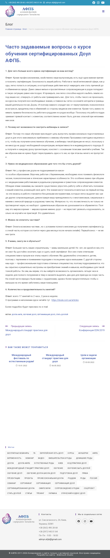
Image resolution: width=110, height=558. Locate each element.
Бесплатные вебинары (18, 453)
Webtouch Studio (65, 555)
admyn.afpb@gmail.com (55, 3)
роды (83, 478)
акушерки (83, 453)
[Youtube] (91, 521)
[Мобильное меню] (103, 11)
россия (93, 478)
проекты (28, 478)
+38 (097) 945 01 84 (34, 3)
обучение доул (29, 314)
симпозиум (45, 488)
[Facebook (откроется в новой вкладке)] (94, 2)
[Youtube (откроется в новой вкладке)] (102, 2)
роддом (72, 478)
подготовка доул (69, 473)
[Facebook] (78, 521)
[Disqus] (54, 403)
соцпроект (89, 488)
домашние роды (84, 458)
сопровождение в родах (67, 488)
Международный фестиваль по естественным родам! (21, 358)
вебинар (30, 458)
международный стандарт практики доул (28, 468)
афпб (95, 453)
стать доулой (62, 314)
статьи (28, 493)
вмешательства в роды (60, 458)
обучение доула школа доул (41, 473)
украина (53, 493)
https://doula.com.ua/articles (65, 300)
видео (41, 458)
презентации (13, 478)
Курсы (71, 453)
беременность (14, 458)
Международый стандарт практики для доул (55, 358)
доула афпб (17, 314)
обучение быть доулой (78, 468)
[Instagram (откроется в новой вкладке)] (98, 2)
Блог (25, 29)
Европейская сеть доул (51, 453)
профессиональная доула (50, 478)
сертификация (43, 483)
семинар (11, 483)
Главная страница (13, 29)
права (85, 473)
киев (60, 463)
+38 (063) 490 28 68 (16, 3)
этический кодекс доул (73, 493)
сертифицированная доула (20, 488)
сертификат (26, 483)
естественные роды (44, 463)
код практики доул (77, 463)
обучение (58, 468)
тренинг (40, 493)
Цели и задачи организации (89, 357)
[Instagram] (85, 521)
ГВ (34, 453)
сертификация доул (46, 314)
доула (10, 463)
